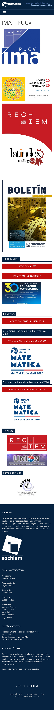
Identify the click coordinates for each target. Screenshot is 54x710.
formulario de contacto (11, 661)
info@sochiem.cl (8, 664)
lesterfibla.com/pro (31, 696)
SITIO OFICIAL (25, 266)
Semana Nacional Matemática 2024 (27, 389)
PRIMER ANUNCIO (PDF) (25, 276)
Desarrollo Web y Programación (22, 694)
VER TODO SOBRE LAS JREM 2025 (27, 321)
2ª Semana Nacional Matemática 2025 (27, 341)
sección (35, 669)
